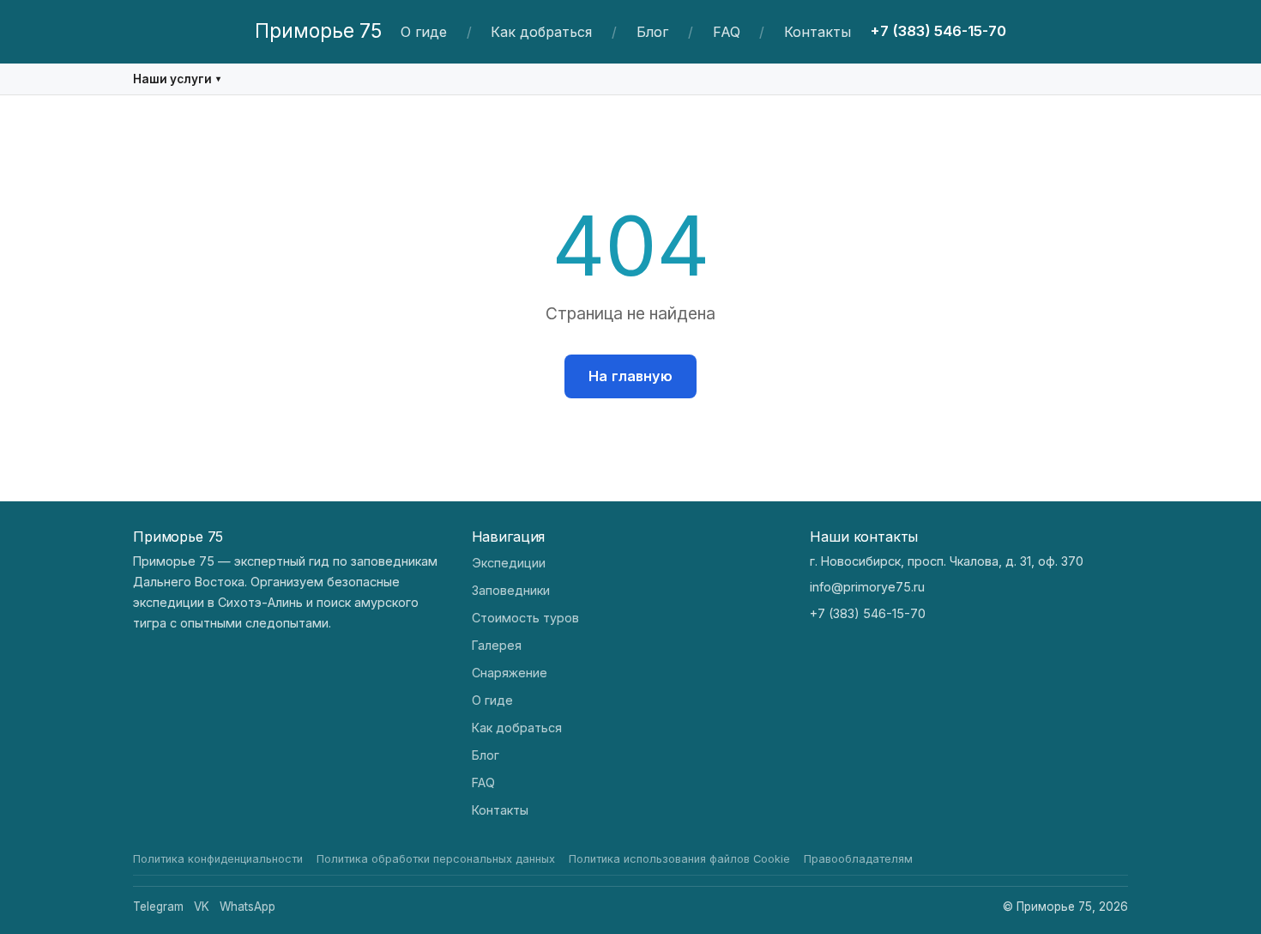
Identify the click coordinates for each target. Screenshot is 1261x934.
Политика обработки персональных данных (436, 858)
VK (201, 906)
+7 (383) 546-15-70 (938, 30)
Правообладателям (858, 858)
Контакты (817, 31)
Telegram (158, 906)
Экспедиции (509, 562)
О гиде (424, 31)
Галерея (497, 645)
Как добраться (541, 31)
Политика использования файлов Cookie (679, 858)
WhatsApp (247, 906)
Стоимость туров (525, 617)
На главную (630, 376)
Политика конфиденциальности (218, 858)
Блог (652, 31)
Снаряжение (509, 672)
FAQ (726, 31)
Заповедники (511, 590)
